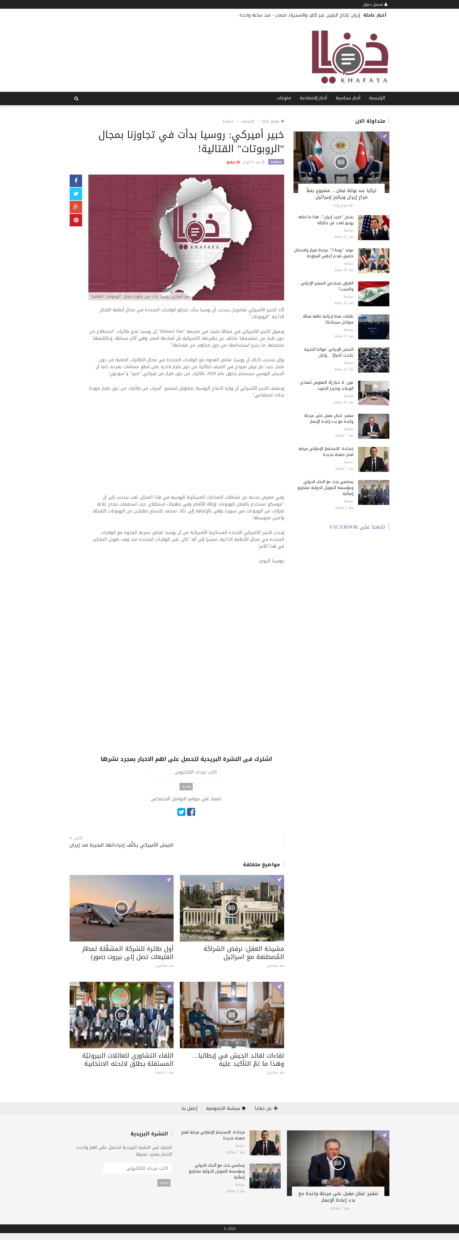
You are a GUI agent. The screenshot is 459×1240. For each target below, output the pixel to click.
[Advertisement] (186, 450)
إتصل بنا (189, 1108)
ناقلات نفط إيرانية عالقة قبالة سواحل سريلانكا (328, 319)
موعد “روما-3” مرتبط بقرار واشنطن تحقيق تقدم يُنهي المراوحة (323, 253)
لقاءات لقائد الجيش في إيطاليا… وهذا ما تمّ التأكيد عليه (238, 1060)
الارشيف (247, 121)
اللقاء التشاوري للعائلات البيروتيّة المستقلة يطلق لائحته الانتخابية (128, 1060)
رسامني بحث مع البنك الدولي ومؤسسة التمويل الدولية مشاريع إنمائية (325, 487)
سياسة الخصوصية (224, 1108)
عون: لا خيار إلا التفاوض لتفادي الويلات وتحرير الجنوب (326, 385)
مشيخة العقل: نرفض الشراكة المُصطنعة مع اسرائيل (244, 953)
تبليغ (232, 162)
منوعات (284, 98)
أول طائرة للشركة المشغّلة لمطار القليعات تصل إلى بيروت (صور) (128, 953)
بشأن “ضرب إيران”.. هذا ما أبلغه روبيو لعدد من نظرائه (325, 220)
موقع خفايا (271, 121)
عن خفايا (264, 1108)
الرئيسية (377, 98)
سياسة (228, 121)
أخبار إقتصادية (313, 98)
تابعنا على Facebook (357, 527)
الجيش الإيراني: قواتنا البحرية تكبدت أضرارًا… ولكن (328, 352)
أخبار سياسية (348, 98)
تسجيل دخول (373, 4)
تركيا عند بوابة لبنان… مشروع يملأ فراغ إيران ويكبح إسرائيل (341, 193)
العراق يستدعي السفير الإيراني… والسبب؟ (325, 286)
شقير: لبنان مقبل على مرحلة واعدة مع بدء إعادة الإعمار (328, 418)
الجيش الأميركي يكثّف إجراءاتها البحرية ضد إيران (122, 845)
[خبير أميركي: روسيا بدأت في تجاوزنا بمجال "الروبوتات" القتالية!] (186, 238)
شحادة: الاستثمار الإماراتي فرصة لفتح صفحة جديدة (326, 451)
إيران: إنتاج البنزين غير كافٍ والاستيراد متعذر (317, 15)
